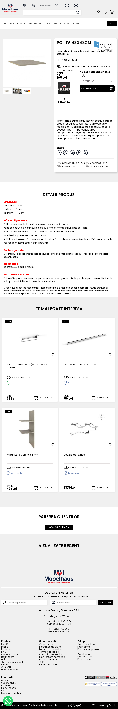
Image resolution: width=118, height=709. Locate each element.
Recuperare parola (88, 649)
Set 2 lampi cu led (74, 455)
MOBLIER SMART (28, 23)
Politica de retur (48, 659)
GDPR (42, 662)
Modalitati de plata (50, 646)
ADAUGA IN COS (88, 88)
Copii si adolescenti (52, 23)
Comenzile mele (86, 656)
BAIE (21, 23)
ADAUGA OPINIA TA (59, 527)
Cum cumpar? (47, 644)
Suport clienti (8, 683)
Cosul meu (83, 654)
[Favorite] (53, 354)
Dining (10, 23)
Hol (43, 23)
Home (60, 51)
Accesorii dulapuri (89, 51)
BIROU (60, 23)
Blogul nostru (8, 688)
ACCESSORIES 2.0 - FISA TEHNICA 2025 (73, 165)
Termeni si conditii (49, 652)
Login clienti (83, 646)
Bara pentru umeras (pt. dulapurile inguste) (27, 366)
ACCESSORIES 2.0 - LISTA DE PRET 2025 (99, 165)
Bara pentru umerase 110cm (80, 364)
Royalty (113, 705)
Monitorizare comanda (52, 657)
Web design (98, 705)
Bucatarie (16, 23)
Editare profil (84, 659)
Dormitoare (37, 23)
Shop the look (112, 23)
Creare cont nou (86, 644)
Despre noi (7, 680)
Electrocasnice (75, 23)
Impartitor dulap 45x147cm (22, 455)
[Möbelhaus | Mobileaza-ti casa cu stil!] (10, 11)
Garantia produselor (50, 654)
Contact (6, 690)
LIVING (4, 23)
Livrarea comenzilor (50, 649)
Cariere (5, 685)
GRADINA (66, 23)
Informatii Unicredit (50, 664)
